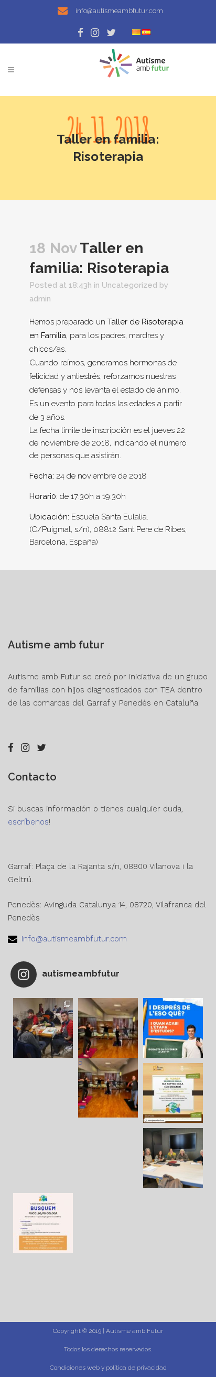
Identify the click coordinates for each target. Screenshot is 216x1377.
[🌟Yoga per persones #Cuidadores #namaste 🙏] (108, 1028)
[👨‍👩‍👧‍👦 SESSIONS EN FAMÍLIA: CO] (173, 1093)
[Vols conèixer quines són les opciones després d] (173, 1028)
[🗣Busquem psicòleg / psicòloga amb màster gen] (43, 1223)
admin (40, 298)
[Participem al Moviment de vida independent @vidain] (173, 1158)
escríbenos (28, 822)
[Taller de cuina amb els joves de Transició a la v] (43, 1028)
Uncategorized (129, 285)
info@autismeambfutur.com (74, 939)
